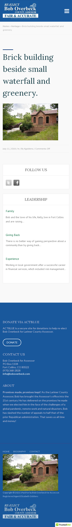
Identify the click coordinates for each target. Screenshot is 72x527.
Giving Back (13, 235)
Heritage (15, 26)
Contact (35, 451)
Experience (12, 259)
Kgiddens (28, 148)
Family (10, 211)
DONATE (12, 342)
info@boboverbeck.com (16, 373)
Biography (19, 451)
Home (6, 26)
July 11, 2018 (9, 148)
